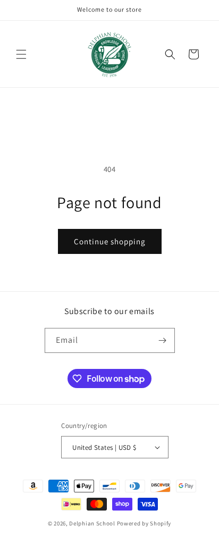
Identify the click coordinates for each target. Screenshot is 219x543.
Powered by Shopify (144, 523)
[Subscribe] (162, 340)
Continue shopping (110, 241)
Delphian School (92, 523)
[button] (21, 54)
